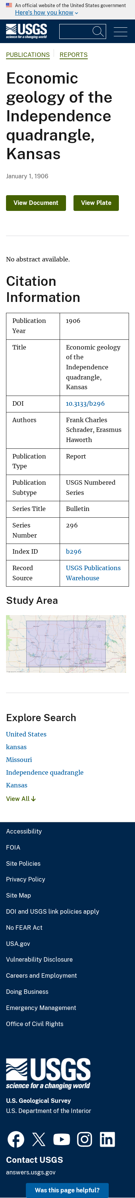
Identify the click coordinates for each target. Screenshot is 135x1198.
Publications (28, 54)
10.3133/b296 (85, 403)
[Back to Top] (108, 1171)
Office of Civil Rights (34, 1024)
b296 (74, 551)
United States (26, 734)
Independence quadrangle (45, 772)
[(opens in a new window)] (16, 1138)
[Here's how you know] (67, 9)
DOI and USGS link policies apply (52, 911)
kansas (16, 747)
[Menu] (120, 32)
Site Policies (23, 863)
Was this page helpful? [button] (67, 1190)
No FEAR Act (24, 928)
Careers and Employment (41, 975)
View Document (36, 202)
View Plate (96, 202)
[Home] (26, 36)
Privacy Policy (25, 879)
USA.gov (18, 944)
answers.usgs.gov (31, 1172)
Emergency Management (41, 1008)
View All (18, 798)
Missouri (19, 759)
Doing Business (27, 992)
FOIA (13, 847)
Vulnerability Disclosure (39, 959)
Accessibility (24, 831)
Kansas (16, 785)
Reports (74, 54)
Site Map (18, 895)
